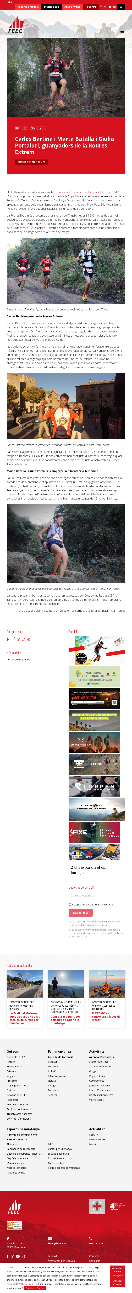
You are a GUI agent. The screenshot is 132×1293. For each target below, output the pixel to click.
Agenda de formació (60, 1057)
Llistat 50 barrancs (99, 1090)
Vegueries (12, 1076)
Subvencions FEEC (17, 1095)
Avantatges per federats (61, 1260)
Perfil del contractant (18, 1109)
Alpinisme (12, 1144)
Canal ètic (94, 1260)
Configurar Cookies (34, 1288)
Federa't (91, 6)
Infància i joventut (58, 1076)
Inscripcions (51, 6)
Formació (53, 1090)
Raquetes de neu (16, 1172)
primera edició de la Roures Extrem (75, 192)
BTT (50, 1144)
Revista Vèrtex (97, 1139)
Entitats (11, 1090)
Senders (52, 1095)
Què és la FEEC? (16, 1057)
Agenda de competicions (22, 1134)
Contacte (94, 1256)
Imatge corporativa (17, 1104)
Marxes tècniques (16, 1167)
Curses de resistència (18, 659)
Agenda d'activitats (101, 1057)
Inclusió (52, 1071)
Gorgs (92, 1071)
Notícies (21, 127)
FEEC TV (93, 1134)
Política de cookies (28, 1284)
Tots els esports (17, 1139)
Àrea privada (72, 6)
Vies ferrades (96, 1099)
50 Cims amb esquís (100, 1066)
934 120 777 (96, 1243)
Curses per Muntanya (31, 162)
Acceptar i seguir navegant (117, 1272)
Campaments (96, 1080)
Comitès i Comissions (19, 1118)
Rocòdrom (13, 1099)
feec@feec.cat (57, 1243)
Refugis (52, 1085)
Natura (52, 1080)
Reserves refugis (28, 6)
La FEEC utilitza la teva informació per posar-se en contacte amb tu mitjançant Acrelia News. (94, 923)
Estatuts (11, 1071)
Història (11, 1061)
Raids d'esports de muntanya (64, 1167)
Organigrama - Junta (18, 1085)
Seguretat (53, 1066)
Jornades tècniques (99, 1085)
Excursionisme (56, 1158)
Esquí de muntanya (17, 1158)
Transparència (15, 1066)
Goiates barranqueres (101, 1095)
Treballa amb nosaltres (19, 1113)
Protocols (12, 1080)
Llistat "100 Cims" (99, 1061)
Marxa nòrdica (56, 1163)
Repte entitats (97, 1076)
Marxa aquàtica (15, 1163)
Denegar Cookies (117, 1282)
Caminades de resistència (21, 1148)
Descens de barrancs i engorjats (25, 1153)
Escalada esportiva (58, 1153)
